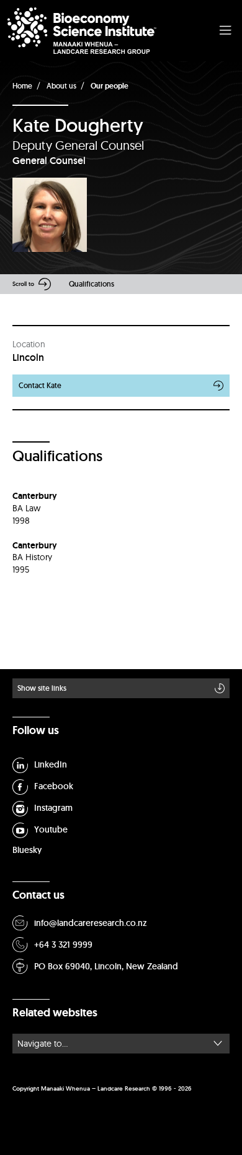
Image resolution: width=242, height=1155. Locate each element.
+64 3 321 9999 (63, 944)
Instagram (53, 807)
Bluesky (27, 849)
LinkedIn (50, 764)
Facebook (53, 786)
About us (61, 85)
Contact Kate (40, 385)
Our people (109, 86)
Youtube (51, 829)
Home (22, 85)
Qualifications (91, 283)
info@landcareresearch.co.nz (90, 922)
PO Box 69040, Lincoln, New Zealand (106, 966)
